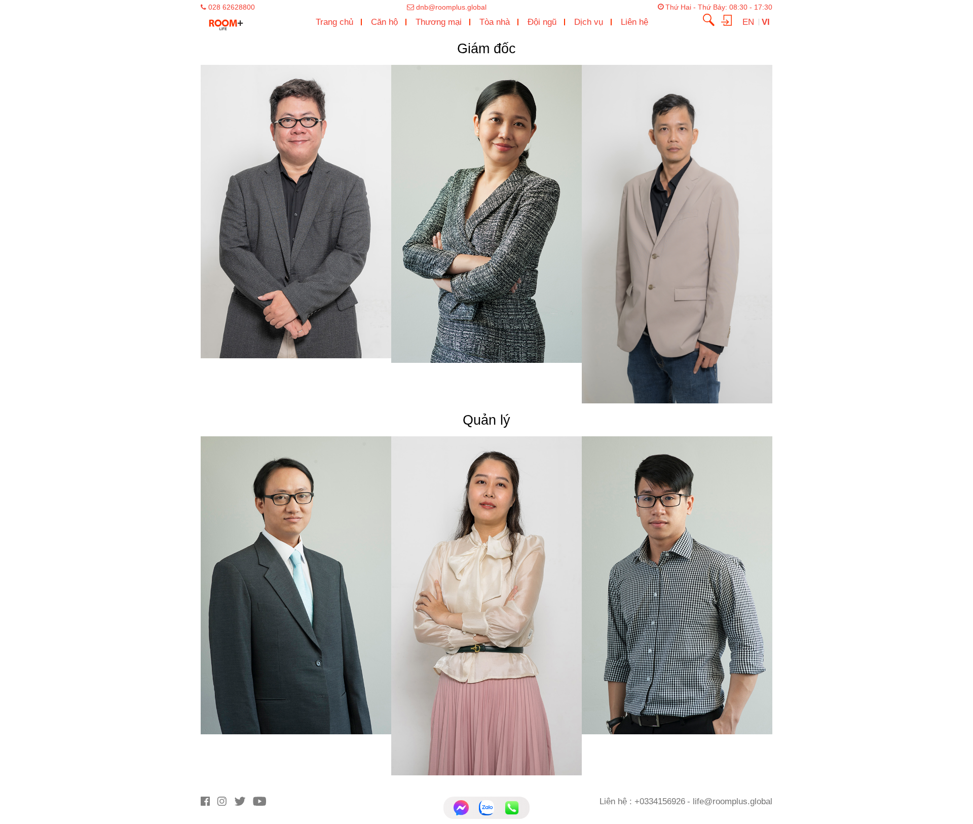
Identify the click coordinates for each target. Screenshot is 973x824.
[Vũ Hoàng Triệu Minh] (677, 584)
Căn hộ (384, 21)
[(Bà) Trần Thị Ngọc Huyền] (486, 605)
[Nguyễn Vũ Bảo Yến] (486, 213)
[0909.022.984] (511, 807)
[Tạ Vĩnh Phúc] (296, 211)
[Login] (730, 19)
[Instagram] (225, 803)
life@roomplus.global (732, 801)
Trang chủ (334, 21)
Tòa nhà (494, 21)
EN (749, 21)
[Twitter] (243, 803)
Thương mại (439, 21)
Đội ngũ (542, 21)
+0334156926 (659, 801)
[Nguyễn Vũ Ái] (677, 234)
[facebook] (209, 803)
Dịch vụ (588, 21)
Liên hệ (634, 21)
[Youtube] (262, 803)
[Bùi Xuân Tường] (296, 584)
